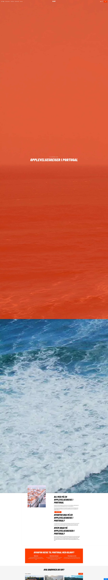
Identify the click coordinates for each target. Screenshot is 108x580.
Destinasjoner (7, 1)
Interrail (21, 1)
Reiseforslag (17, 1)
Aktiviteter (12, 1)
